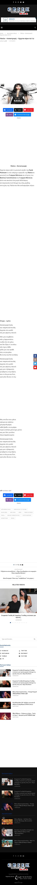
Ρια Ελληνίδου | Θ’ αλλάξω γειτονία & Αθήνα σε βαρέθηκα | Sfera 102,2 (24, 703)
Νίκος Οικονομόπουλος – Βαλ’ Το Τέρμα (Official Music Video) (24, 841)
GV (6, 41)
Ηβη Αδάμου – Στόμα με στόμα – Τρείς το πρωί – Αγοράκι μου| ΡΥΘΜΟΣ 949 (24, 714)
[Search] (35, 27)
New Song (13, 512)
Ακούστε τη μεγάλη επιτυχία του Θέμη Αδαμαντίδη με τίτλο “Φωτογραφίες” (24, 831)
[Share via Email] (22, 565)
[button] (1, 605)
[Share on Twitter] (18, 565)
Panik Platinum (28, 512)
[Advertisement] (18, 62)
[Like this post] (15, 565)
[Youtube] (20, 2)
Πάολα (12, 518)
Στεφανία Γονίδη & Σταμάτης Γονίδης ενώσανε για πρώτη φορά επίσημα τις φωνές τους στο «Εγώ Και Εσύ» (24, 671)
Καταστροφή (4, 518)
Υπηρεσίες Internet (10, 876)
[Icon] (7, 794)
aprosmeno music (6, 509)
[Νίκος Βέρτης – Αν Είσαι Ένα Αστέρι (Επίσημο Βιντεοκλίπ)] (7, 821)
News (20, 512)
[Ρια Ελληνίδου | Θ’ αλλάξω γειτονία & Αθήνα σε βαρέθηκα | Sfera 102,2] (5, 705)
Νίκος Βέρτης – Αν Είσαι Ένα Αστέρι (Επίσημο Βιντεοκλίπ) (23, 820)
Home (1, 33)
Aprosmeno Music (12, 33)
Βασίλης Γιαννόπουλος (13, 515)
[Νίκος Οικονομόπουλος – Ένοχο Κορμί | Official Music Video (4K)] (5, 694)
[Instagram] (18, 2)
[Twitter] (15, 2)
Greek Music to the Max (20, 509)
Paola (2, 515)
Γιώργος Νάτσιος (27, 515)
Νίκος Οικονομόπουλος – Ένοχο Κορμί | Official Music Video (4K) (25, 692)
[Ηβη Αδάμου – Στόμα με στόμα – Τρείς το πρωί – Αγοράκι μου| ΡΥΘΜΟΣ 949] (5, 716)
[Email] (23, 2)
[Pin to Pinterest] (20, 565)
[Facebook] (13, 2)
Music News (4, 512)
